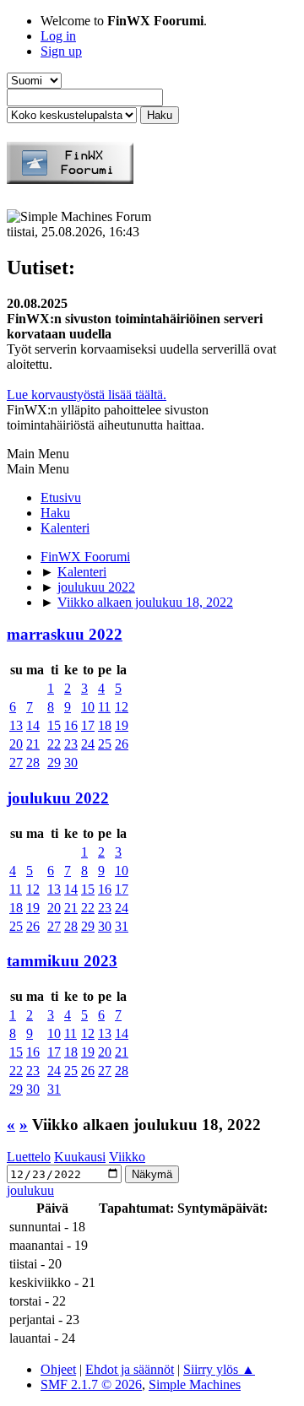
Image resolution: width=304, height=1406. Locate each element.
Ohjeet (58, 1369)
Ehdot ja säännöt (129, 1369)
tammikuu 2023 (62, 961)
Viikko (127, 1156)
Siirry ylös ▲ (219, 1369)
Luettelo (29, 1156)
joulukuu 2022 (58, 798)
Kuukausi (80, 1156)
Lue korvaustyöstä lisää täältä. (86, 394)
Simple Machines (195, 1384)
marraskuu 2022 (64, 634)
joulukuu (30, 1190)
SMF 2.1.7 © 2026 (91, 1384)
